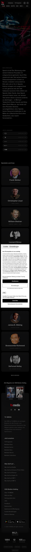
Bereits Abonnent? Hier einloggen (15, 303)
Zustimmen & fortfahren (15, 281)
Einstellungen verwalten (15, 285)
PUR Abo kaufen (15, 300)
